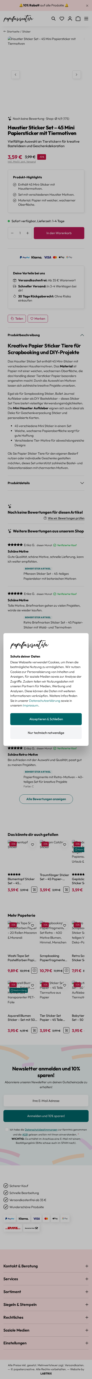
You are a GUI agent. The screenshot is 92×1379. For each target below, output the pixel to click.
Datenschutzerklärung (44, 701)
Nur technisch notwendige (46, 733)
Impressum (30, 705)
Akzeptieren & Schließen (46, 719)
